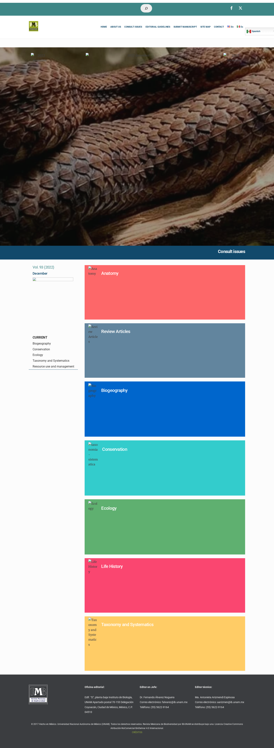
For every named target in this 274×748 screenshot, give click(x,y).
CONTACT (219, 27)
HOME (104, 27)
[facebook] (231, 7)
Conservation (41, 349)
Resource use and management (53, 366)
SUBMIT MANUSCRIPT (185, 27)
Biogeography (42, 343)
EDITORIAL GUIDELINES (158, 27)
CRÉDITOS (137, 732)
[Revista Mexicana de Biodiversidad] (33, 30)
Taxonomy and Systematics (51, 360)
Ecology (38, 355)
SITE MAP (205, 27)
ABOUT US (115, 27)
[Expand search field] (146, 8)
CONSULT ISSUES (133, 27)
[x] (240, 7)
